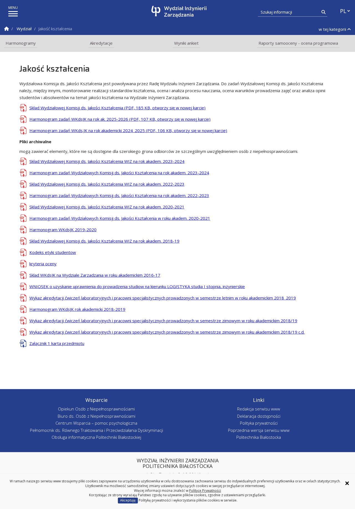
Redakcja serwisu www (258, 409)
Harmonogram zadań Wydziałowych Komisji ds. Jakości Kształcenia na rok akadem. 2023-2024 (119, 172)
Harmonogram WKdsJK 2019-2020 (63, 229)
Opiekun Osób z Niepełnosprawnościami (96, 409)
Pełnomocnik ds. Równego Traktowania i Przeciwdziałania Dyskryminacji (96, 430)
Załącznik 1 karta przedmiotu (56, 343)
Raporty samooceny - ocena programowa (298, 43)
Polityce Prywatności (205, 490)
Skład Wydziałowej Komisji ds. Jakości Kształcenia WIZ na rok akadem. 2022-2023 (106, 184)
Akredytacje (101, 43)
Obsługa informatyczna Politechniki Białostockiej (96, 437)
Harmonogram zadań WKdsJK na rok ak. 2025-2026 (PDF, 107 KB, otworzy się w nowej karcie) (120, 119)
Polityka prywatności (259, 423)
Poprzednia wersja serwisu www (259, 430)
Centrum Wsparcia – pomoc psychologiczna (96, 423)
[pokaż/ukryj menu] (13, 14)
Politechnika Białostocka (258, 437)
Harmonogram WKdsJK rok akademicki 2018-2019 (77, 309)
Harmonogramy (21, 43)
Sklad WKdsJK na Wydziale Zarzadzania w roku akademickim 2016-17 (94, 275)
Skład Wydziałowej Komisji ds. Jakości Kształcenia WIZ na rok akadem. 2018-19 (104, 241)
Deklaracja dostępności (258, 416)
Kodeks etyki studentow (52, 252)
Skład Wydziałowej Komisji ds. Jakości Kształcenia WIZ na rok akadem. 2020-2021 (106, 207)
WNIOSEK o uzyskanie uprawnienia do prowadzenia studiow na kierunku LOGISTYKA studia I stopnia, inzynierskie (137, 286)
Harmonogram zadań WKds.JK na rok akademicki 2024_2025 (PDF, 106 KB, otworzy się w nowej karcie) (128, 130)
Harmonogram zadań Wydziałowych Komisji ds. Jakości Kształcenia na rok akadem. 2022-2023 (119, 195)
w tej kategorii (333, 29)
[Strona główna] (179, 12)
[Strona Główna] (6, 29)
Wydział (24, 28)
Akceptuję (128, 500)
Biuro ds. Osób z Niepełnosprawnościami (96, 416)
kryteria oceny (43, 263)
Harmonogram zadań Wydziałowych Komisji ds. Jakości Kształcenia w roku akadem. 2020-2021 (119, 218)
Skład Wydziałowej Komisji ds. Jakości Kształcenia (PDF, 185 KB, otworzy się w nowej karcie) (117, 107)
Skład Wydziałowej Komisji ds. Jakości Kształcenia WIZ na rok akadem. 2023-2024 (106, 161)
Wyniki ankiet (186, 43)
